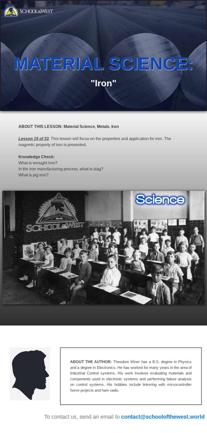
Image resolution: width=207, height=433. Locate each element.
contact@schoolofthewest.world (162, 417)
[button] (154, 10)
